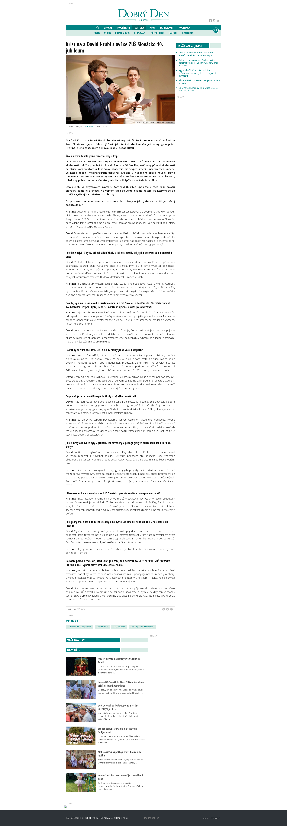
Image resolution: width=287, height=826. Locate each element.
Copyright (215, 818)
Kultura (139, 27)
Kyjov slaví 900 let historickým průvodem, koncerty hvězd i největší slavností (197, 73)
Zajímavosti (167, 27)
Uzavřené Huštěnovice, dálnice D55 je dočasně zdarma (198, 89)
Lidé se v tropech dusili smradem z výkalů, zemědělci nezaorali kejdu (197, 54)
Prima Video (122, 33)
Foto (97, 33)
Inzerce (173, 33)
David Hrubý (102, 626)
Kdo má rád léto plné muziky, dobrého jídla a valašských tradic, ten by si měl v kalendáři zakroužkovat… (118, 716)
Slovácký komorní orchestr (142, 626)
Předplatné (157, 33)
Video (107, 33)
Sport (151, 27)
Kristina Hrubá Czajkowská (79, 626)
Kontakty (187, 33)
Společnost (123, 27)
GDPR (205, 818)
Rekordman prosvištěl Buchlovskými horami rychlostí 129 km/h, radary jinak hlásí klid (198, 62)
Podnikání (185, 27)
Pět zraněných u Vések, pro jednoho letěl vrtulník (199, 82)
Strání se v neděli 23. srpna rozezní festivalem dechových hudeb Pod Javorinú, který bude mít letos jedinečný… (121, 739)
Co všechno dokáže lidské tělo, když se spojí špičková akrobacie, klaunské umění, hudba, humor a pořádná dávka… (121, 669)
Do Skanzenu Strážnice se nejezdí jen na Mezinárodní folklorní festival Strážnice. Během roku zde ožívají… (120, 786)
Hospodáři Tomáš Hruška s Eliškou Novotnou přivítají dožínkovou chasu (121, 683)
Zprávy (108, 27)
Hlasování (140, 33)
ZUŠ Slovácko (119, 626)
